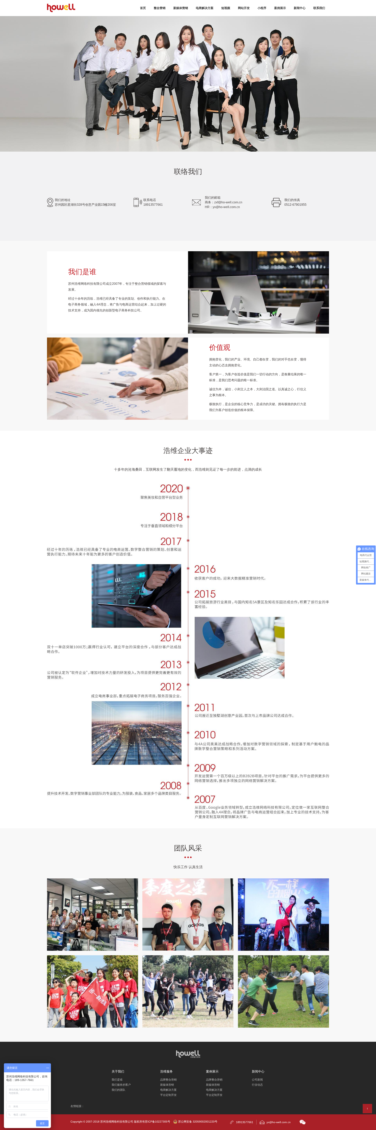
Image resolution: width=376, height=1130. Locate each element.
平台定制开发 (168, 1094)
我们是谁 (117, 1079)
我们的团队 (118, 1089)
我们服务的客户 (121, 1084)
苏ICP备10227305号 (157, 1121)
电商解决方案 (168, 1089)
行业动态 (257, 1084)
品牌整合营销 (168, 1079)
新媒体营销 (167, 1084)
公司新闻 (257, 1079)
